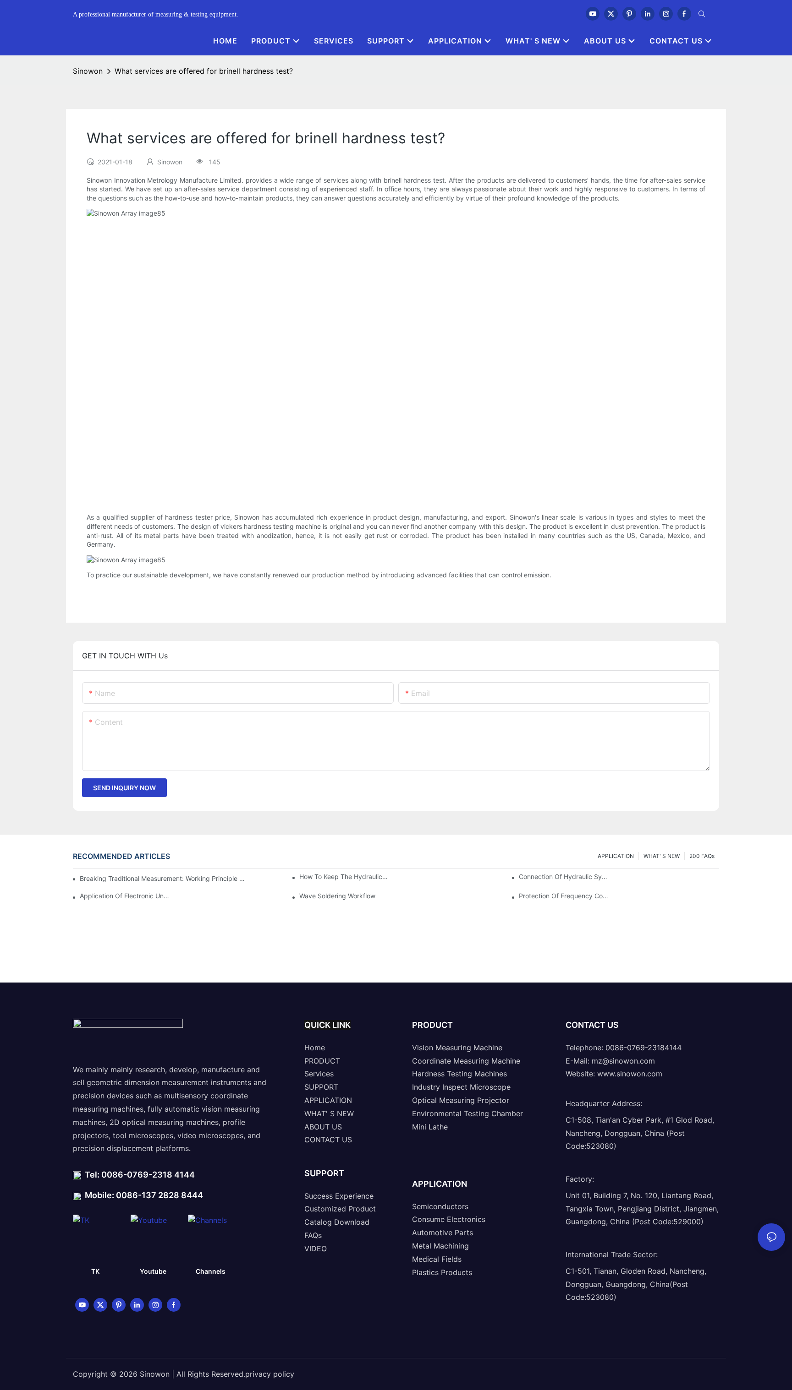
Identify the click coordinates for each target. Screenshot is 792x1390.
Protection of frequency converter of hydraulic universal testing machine (564, 896)
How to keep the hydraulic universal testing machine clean (344, 876)
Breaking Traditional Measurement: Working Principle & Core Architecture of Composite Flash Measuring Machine (163, 878)
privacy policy (269, 1374)
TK (95, 1271)
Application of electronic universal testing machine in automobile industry (125, 896)
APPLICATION (616, 855)
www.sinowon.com (629, 1073)
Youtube (153, 1271)
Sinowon (88, 71)
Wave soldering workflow (337, 896)
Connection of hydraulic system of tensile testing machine (564, 876)
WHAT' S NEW (662, 855)
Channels (211, 1271)
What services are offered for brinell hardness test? (204, 71)
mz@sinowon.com (623, 1060)
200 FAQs (702, 855)
